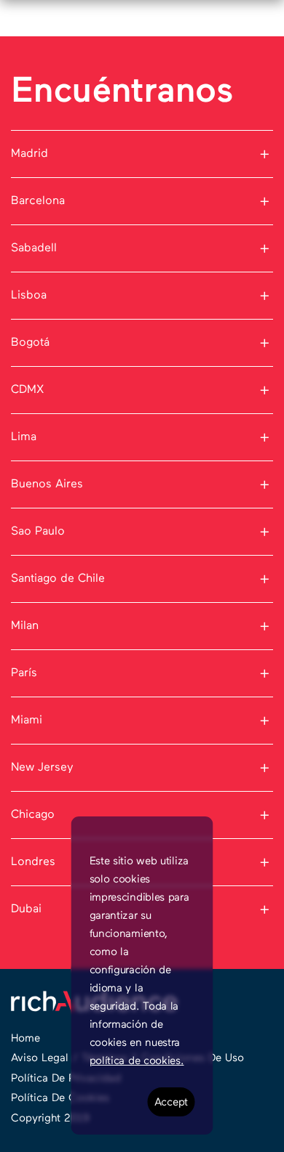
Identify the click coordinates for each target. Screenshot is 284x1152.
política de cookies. (137, 1060)
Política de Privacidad (66, 1078)
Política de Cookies (60, 1097)
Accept (171, 1102)
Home (25, 1038)
